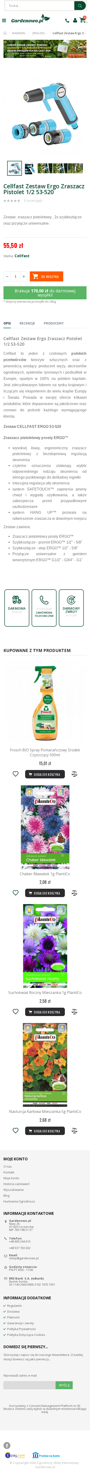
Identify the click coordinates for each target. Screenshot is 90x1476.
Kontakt (8, 1172)
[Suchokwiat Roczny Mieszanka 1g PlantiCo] (45, 946)
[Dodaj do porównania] (74, 774)
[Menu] (4, 20)
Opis (7, 323)
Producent (54, 323)
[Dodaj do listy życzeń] (15, 774)
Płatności (13, 1317)
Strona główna (5, 33)
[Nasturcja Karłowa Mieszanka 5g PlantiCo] (45, 1065)
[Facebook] (6, 1445)
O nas (7, 1166)
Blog (6, 1195)
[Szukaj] (80, 5)
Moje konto (11, 1178)
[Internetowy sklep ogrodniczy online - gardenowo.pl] (30, 18)
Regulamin (14, 1306)
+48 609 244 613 (19, 1241)
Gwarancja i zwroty (20, 1323)
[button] (82, 71)
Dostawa (13, 1311)
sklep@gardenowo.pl (24, 1258)
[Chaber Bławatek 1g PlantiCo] (45, 827)
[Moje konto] (75, 20)
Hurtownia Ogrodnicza (19, 1201)
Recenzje (27, 323)
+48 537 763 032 (19, 1248)
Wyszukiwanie (13, 1190)
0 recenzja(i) (33, 200)
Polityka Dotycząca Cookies (26, 1335)
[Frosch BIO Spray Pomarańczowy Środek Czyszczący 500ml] (45, 703)
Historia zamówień (16, 1184)
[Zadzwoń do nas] (67, 20)
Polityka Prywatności (21, 1329)
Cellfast (22, 255)
